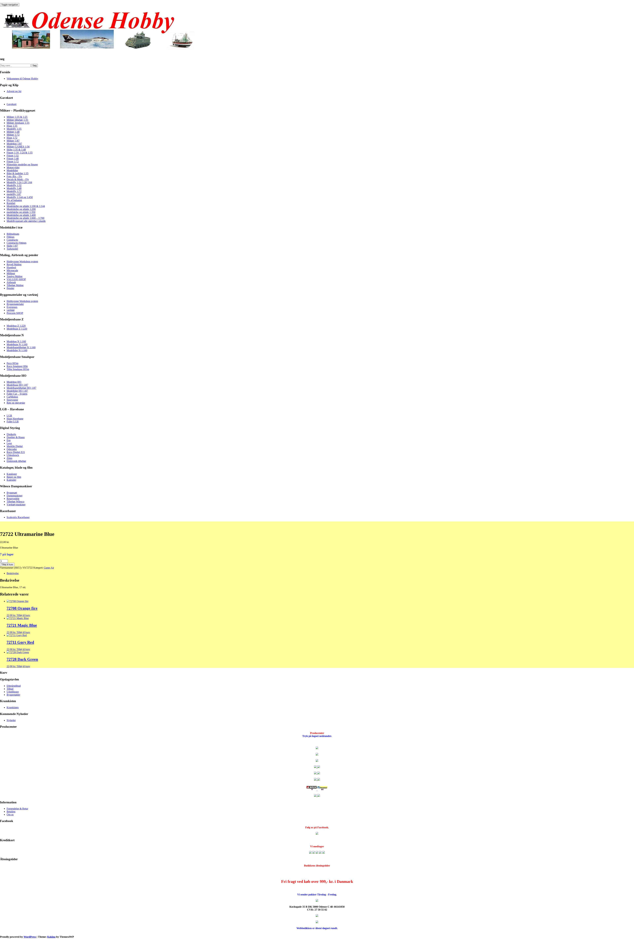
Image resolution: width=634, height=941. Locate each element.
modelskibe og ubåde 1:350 (21, 212)
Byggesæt (12, 492)
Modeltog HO (14, 382)
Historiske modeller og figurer (22, 164)
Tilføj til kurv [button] (23, 615)
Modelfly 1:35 (14, 128)
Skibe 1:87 (12, 245)
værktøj (11, 310)
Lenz (9, 443)
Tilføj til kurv (7, 564)
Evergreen (12, 307)
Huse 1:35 (12, 125)
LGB (9, 415)
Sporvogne (12, 399)
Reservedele (13, 498)
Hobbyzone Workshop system (22, 261)
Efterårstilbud (14, 685)
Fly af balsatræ (14, 200)
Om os (10, 814)
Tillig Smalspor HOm (18, 369)
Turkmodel (12, 248)
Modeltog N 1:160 (16, 341)
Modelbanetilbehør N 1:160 (21, 347)
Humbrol (11, 267)
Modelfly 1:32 (14, 185)
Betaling (11, 811)
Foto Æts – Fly (14, 176)
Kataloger (12, 474)
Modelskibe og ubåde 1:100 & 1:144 (26, 206)
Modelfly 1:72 (14, 191)
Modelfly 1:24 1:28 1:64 (19, 182)
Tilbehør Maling (15, 285)
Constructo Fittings (16, 242)
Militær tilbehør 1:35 (17, 119)
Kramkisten (13, 707)
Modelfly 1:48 (14, 188)
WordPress (30, 936)
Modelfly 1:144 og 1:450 (20, 197)
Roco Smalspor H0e (17, 366)
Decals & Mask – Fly (18, 179)
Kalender (11, 480)
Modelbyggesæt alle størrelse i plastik (26, 221)
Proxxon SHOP (15, 313)
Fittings (10, 236)
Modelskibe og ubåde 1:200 (21, 209)
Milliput (11, 273)
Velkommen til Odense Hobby (22, 78)
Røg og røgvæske (16, 402)
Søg (34, 65)
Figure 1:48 (13, 158)
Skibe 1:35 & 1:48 (16, 149)
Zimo (9, 458)
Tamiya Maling (14, 276)
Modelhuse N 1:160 (17, 344)
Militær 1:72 (13, 134)
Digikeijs (11, 434)
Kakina (51, 936)
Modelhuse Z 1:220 (17, 328)
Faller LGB (13, 421)
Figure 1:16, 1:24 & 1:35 (20, 152)
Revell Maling (14, 264)
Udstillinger (13, 691)
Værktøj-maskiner (16, 504)
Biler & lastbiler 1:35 (17, 173)
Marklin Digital (15, 446)
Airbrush (11, 282)
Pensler (10, 288)
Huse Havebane (15, 418)
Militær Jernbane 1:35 (18, 122)
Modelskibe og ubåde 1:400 (21, 215)
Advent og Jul (14, 91)
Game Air (49, 567)
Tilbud (10, 688)
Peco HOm (12, 363)
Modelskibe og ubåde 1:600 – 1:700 (25, 218)
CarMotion (12, 396)
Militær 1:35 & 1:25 (17, 116)
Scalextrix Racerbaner (18, 517)
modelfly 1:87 (14, 194)
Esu (9, 440)
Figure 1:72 (13, 161)
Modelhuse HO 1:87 (17, 385)
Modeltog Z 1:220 (16, 325)
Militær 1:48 (13, 131)
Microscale (12, 270)
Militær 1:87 (13, 140)
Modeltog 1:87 (14, 143)
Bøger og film (14, 477)
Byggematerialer (15, 304)
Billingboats (13, 233)
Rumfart (11, 203)
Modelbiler (12, 170)
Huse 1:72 (12, 137)
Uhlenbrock (13, 455)
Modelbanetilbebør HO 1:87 (21, 387)
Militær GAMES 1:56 (18, 146)
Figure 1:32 (13, 155)
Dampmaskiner (14, 495)
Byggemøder (13, 694)
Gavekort (11, 104)
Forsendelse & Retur (17, 808)
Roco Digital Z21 (16, 452)
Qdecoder (12, 449)
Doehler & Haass (16, 437)
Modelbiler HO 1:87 (17, 390)
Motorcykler (13, 167)
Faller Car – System (17, 393)
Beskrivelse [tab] (13, 573)
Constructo (12, 239)
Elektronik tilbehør (16, 461)
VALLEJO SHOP (16, 279)
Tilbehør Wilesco (15, 501)
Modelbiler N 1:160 (17, 350)
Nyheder (11, 720)
